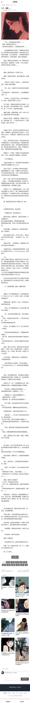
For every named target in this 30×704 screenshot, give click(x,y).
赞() (16, 557)
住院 (8, 562)
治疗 (22, 565)
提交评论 (24, 679)
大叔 (25, 562)
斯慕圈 (15, 2)
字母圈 (13, 693)
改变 (14, 98)
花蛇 (17, 693)
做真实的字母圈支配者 (23, 571)
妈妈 (4, 565)
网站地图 (20, 695)
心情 (11, 5)
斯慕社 (9, 693)
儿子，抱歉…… (6, 8)
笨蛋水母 (21, 693)
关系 (12, 562)
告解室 (25, 693)
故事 (3, 122)
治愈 (18, 565)
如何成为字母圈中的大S (7, 571)
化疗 (17, 562)
